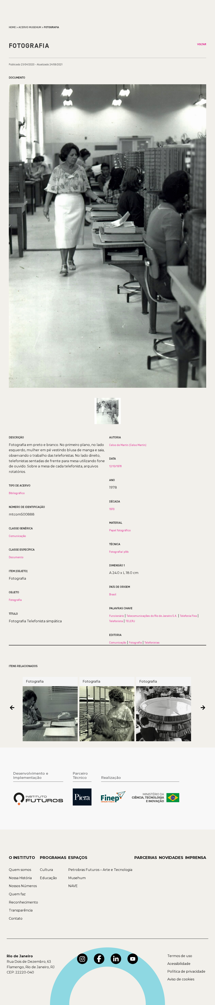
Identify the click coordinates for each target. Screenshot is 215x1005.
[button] (12, 707)
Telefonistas (152, 642)
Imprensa (195, 857)
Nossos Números (23, 886)
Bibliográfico (17, 493)
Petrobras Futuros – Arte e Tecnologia (100, 870)
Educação (48, 878)
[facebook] (99, 959)
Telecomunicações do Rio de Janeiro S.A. (152, 615)
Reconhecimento (23, 902)
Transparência (21, 910)
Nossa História (20, 878)
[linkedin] (116, 959)
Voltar (201, 44)
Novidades (171, 857)
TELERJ (130, 621)
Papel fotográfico (120, 530)
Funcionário (116, 615)
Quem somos (20, 870)
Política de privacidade (186, 971)
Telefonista (116, 621)
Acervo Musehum (29, 27)
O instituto (22, 857)
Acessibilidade (178, 964)
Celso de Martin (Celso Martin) (127, 445)
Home (12, 27)
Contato (15, 919)
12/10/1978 (115, 466)
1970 (111, 509)
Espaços (77, 857)
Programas (53, 857)
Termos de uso (179, 956)
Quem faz (17, 894)
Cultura (46, 870)
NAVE (73, 886)
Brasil (112, 594)
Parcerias (145, 857)
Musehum (77, 878)
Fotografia (15, 599)
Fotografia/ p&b (119, 551)
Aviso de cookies (180, 979)
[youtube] (132, 959)
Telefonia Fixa (188, 615)
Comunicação (17, 536)
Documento (16, 557)
